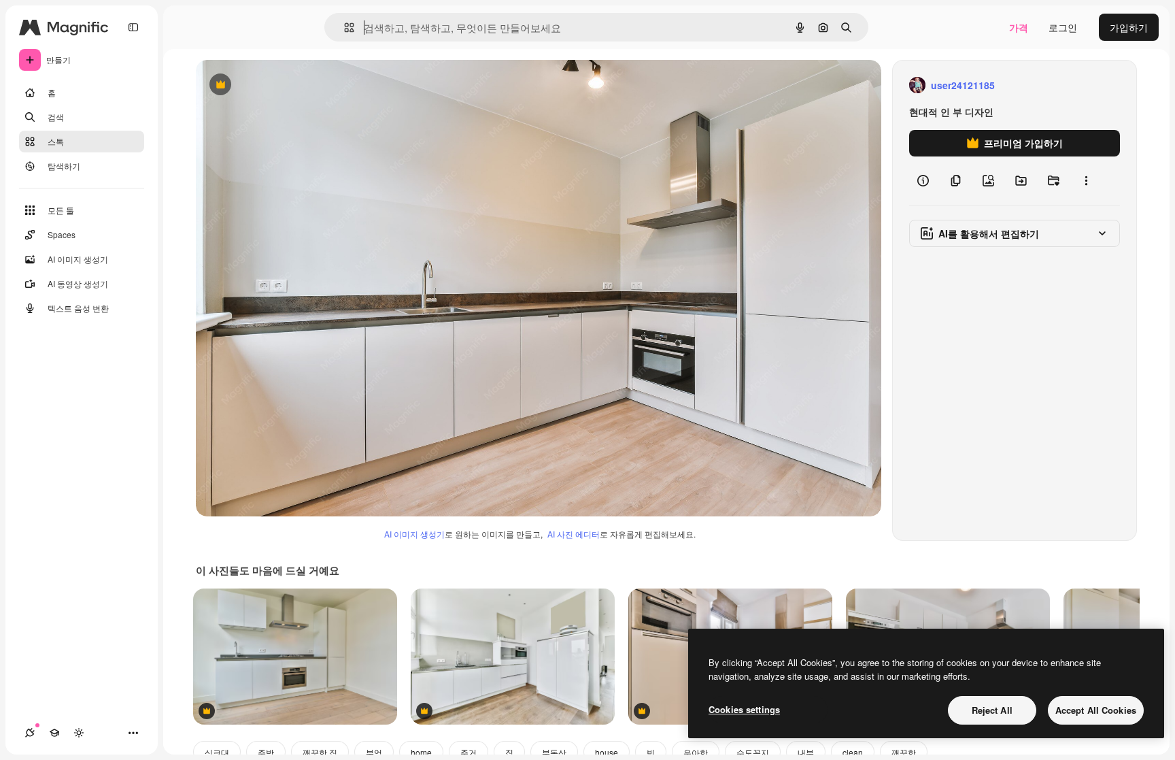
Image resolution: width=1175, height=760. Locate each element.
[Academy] (54, 733)
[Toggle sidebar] (133, 27)
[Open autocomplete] (343, 27)
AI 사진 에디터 (573, 534)
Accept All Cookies (1095, 710)
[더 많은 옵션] (1086, 181)
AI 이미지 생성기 (414, 534)
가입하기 (1129, 27)
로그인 (1063, 27)
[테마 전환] (79, 733)
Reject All (992, 710)
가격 (1018, 27)
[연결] (30, 733)
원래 (274, 85)
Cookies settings (744, 709)
